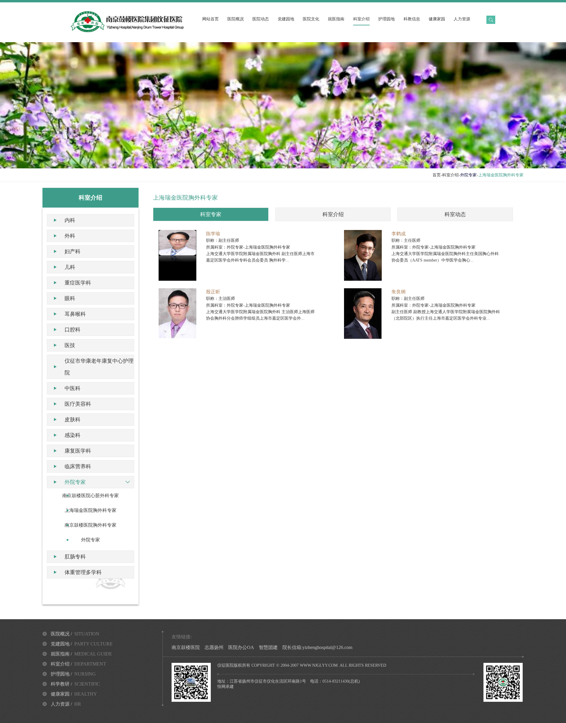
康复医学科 (78, 451)
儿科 (70, 267)
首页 (436, 175)
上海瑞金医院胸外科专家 (90, 510)
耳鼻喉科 (75, 314)
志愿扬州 (214, 647)
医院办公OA (241, 647)
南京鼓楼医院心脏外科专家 (90, 495)
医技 (70, 345)
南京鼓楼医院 (186, 647)
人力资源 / (66, 703)
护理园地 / (73, 673)
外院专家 (75, 482)
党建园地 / (82, 643)
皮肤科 (72, 420)
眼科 (70, 298)
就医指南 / (81, 653)
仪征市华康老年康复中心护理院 (99, 367)
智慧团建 (268, 647)
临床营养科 (78, 466)
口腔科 (72, 330)
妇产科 (72, 251)
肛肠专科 (75, 557)
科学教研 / (75, 683)
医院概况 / (75, 633)
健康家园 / (74, 693)
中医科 (72, 388)
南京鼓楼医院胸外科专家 (90, 525)
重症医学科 (78, 283)
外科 (70, 236)
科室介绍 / (78, 663)
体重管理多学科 (83, 572)
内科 (70, 220)
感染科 (72, 435)
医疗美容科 (78, 404)
